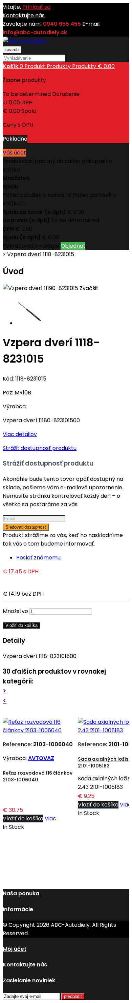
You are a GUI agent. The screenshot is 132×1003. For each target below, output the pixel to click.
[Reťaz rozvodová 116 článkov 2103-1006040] (40, 730)
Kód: (9, 379)
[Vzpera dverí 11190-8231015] (29, 323)
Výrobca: (15, 406)
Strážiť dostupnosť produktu (39, 448)
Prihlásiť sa (36, 7)
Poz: (9, 392)
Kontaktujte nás (24, 15)
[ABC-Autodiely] (25, 41)
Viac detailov (20, 434)
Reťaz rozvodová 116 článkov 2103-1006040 (37, 776)
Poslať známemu (38, 557)
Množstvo (15, 611)
